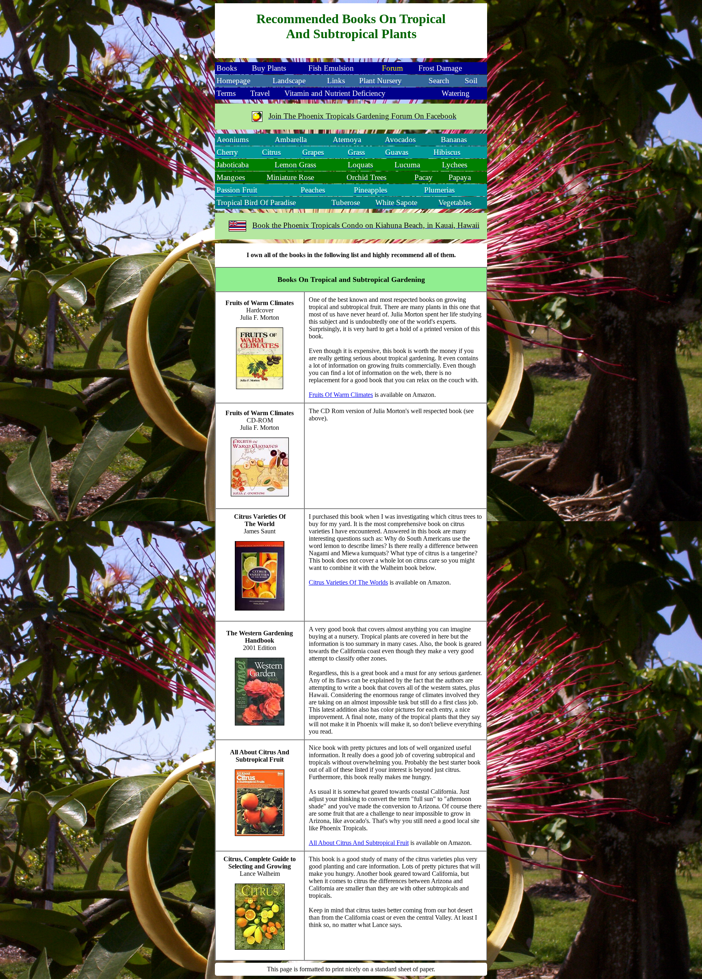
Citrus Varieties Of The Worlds (348, 582)
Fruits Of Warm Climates (341, 394)
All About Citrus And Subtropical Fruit (359, 842)
